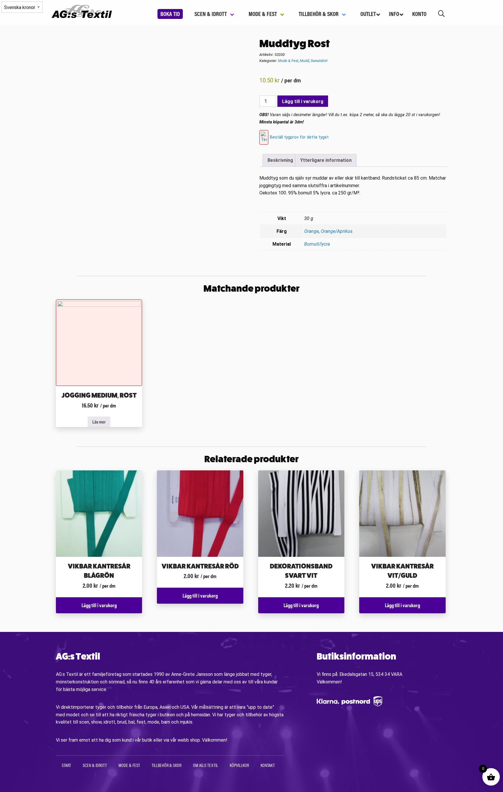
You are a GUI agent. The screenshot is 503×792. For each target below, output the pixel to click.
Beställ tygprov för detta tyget (299, 137)
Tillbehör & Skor (166, 765)
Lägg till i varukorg (302, 101)
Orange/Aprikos (337, 231)
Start (66, 765)
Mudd (304, 61)
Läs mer (99, 421)
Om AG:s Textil (205, 765)
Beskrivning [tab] (280, 160)
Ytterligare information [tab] (326, 160)
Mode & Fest (288, 61)
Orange (311, 231)
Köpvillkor (239, 765)
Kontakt (268, 765)
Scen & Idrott (95, 765)
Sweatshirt (319, 61)
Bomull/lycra (317, 244)
